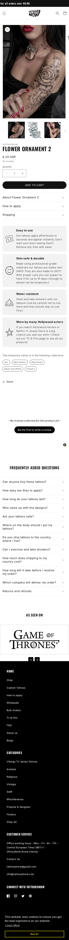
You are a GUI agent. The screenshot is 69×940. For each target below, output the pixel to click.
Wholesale (13, 702)
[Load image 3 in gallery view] (52, 130)
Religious (12, 776)
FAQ (9, 725)
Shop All (12, 821)
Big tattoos (37, 362)
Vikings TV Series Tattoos (22, 761)
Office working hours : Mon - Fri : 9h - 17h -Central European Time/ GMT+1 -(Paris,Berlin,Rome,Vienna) (32, 847)
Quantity (7, 166)
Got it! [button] (34, 934)
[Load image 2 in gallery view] (34, 130)
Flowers (31, 369)
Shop (10, 680)
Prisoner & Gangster (18, 806)
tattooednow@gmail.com (21, 866)
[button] (4, 13)
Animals (11, 769)
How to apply (14, 695)
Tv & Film (12, 717)
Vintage (11, 784)
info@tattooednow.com (20, 874)
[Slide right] (65, 131)
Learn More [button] (12, 925)
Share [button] (9, 381)
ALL (6, 362)
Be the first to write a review (34, 429)
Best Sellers (20, 362)
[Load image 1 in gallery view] (16, 130)
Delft (9, 791)
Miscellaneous (15, 799)
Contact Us (13, 859)
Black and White (12, 369)
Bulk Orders (14, 710)
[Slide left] (3, 131)
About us (12, 732)
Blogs (10, 740)
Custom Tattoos (16, 687)
